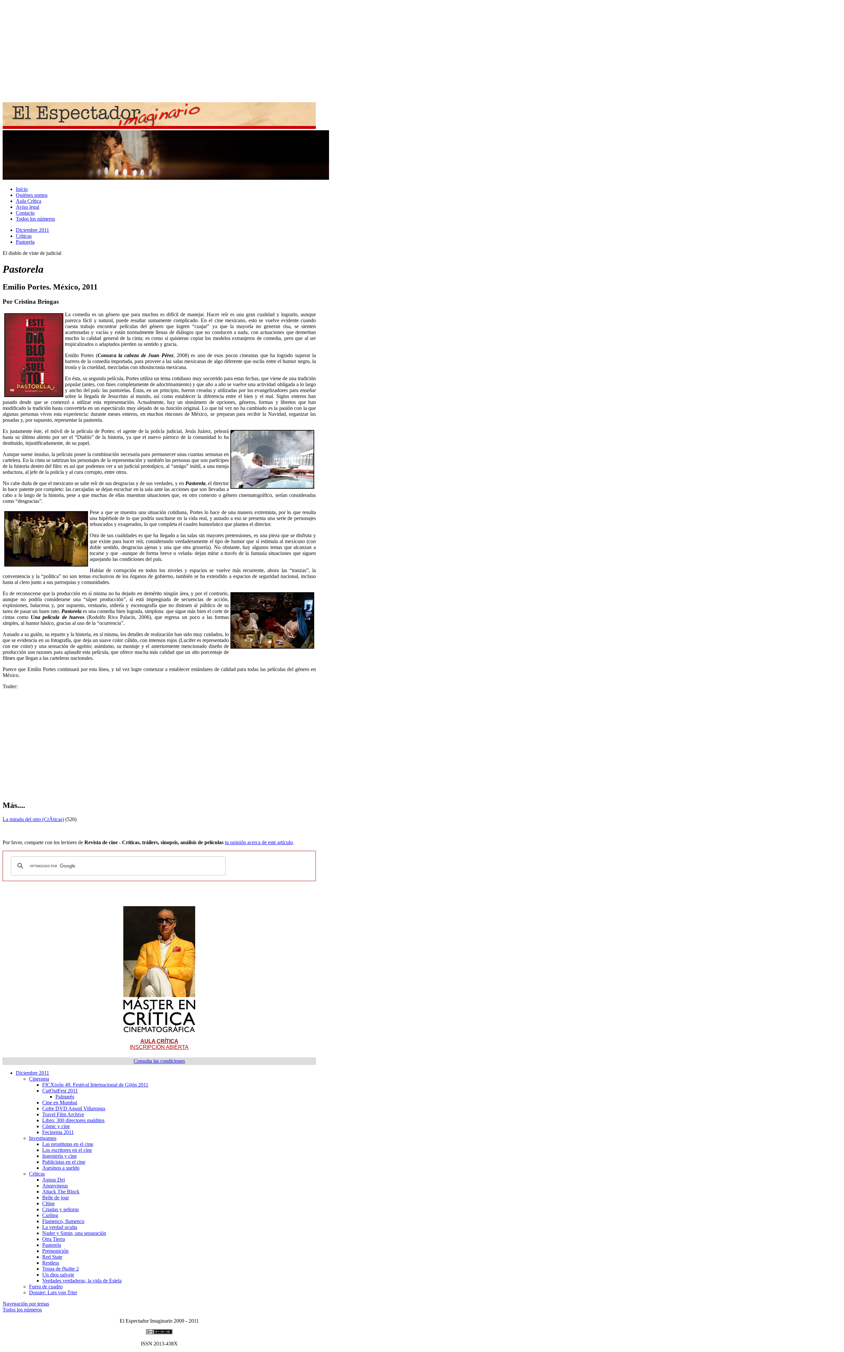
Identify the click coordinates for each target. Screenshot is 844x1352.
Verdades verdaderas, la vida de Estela (82, 1280)
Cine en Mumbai (59, 1102)
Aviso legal (27, 207)
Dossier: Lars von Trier (53, 1292)
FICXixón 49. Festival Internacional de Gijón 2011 (95, 1085)
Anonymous (55, 1185)
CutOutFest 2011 (60, 1090)
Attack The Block (60, 1191)
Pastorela (25, 242)
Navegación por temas (26, 1303)
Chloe (48, 1203)
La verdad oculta (59, 1227)
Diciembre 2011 (32, 230)
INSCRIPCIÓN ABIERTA (159, 1044)
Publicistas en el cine (63, 1162)
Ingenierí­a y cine (59, 1156)
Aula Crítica (28, 201)
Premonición (55, 1251)
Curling (50, 1215)
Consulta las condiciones (159, 1061)
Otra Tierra (53, 1239)
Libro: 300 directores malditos (73, 1120)
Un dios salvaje (58, 1274)
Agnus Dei (53, 1180)
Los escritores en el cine (67, 1150)
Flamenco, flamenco (63, 1221)
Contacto (25, 213)
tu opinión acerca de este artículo (259, 842)
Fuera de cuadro (46, 1286)
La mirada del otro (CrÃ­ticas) (33, 819)
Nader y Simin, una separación (74, 1233)
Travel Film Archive (63, 1114)
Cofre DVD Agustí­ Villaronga (73, 1108)
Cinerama (39, 1079)
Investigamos (42, 1138)
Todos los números (35, 219)
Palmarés (64, 1096)
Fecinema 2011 (58, 1132)
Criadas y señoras (60, 1209)
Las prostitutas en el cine (67, 1144)
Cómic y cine (56, 1126)
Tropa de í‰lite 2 (60, 1269)
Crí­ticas (24, 236)
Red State (52, 1257)
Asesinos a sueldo (60, 1168)
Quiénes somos (31, 195)
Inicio (22, 189)
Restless (50, 1263)
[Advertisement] (200, 49)
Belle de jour (55, 1197)
